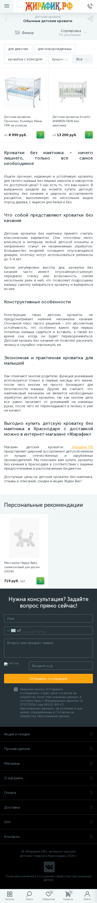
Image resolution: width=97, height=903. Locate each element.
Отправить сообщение (48, 679)
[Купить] (40, 134)
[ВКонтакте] (49, 867)
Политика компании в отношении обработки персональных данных (48, 878)
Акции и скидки (17, 734)
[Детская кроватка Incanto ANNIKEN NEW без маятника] (73, 92)
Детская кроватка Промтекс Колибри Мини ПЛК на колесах (23, 121)
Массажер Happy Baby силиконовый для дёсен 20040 (22, 567)
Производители (17, 749)
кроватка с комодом (25, 59)
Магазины (12, 763)
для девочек (18, 49)
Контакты (12, 836)
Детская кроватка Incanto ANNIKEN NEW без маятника (71, 121)
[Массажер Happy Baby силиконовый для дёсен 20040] (24, 538)
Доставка (12, 807)
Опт (7, 822)
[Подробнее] (40, 580)
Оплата (10, 793)
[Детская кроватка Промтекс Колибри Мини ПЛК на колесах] (24, 92)
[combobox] (12, 630)
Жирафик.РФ (82, 447)
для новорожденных (55, 49)
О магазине (13, 778)
